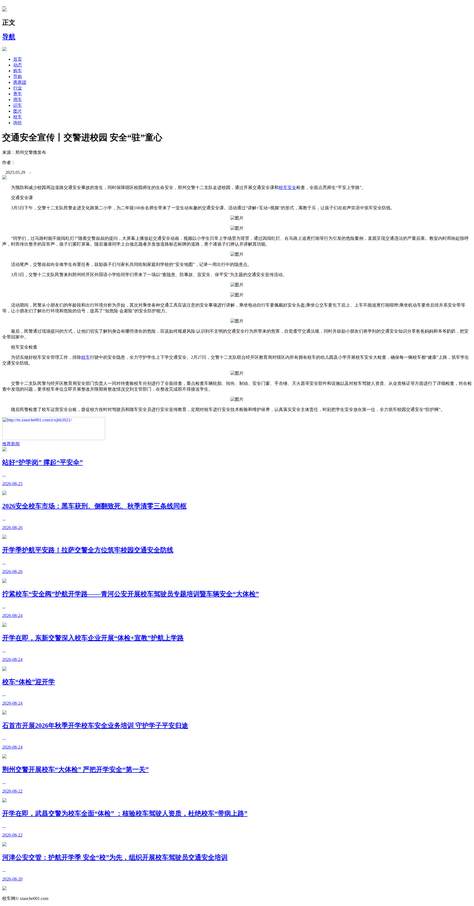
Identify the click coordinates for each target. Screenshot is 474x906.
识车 (17, 105)
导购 (17, 76)
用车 (17, 99)
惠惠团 (19, 82)
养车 (17, 93)
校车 (17, 117)
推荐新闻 (11, 443)
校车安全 (287, 187)
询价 (17, 122)
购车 (17, 70)
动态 (17, 65)
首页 (17, 59)
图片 (17, 111)
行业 (17, 88)
